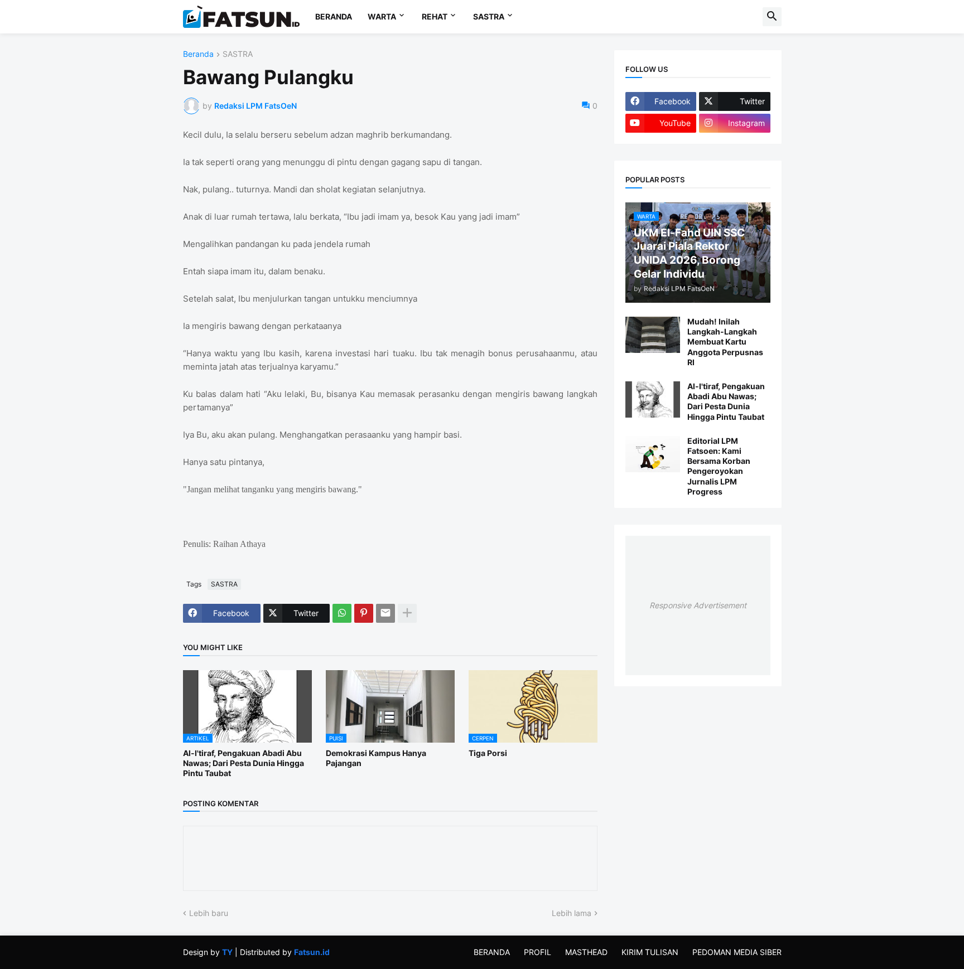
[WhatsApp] (341, 613)
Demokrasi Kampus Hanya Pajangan (376, 758)
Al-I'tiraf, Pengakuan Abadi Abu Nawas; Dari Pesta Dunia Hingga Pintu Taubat (243, 763)
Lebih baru (208, 913)
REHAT (434, 16)
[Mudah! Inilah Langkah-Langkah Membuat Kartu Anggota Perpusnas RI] (652, 335)
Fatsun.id (312, 952)
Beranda (198, 54)
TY (227, 952)
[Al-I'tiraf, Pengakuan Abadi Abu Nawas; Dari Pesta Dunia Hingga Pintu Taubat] (652, 399)
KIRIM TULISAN (649, 952)
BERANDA (333, 16)
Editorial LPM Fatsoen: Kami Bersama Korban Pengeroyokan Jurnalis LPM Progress (718, 466)
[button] (772, 16)
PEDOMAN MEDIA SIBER (737, 952)
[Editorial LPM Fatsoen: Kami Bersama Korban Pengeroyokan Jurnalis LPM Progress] (652, 454)
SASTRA (488, 16)
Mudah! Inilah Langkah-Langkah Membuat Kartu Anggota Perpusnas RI (725, 342)
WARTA (382, 16)
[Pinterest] (363, 613)
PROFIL (537, 952)
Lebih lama (571, 913)
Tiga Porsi (488, 753)
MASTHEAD (586, 952)
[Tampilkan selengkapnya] (407, 613)
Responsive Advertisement (697, 605)
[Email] (385, 613)
